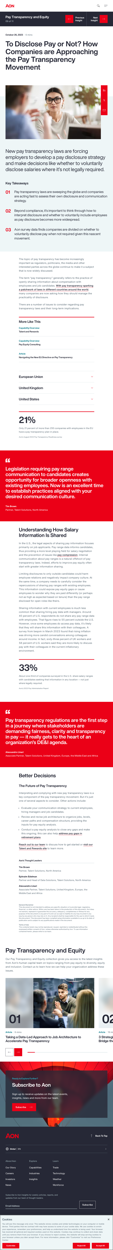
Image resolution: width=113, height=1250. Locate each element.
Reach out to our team (32, 844)
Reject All (81, 1245)
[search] (98, 5)
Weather (57, 1179)
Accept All (100, 1245)
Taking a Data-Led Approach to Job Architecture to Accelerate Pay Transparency (43, 1039)
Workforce (58, 1185)
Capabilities (35, 1167)
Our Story (11, 1167)
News (8, 1185)
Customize (10, 1245)
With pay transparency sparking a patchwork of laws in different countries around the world (56, 287)
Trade (56, 1167)
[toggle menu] (105, 5)
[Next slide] (18, 1052)
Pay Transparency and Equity (27, 16)
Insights (33, 1179)
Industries (34, 1173)
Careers (10, 1173)
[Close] (109, 1219)
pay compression (67, 555)
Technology (59, 1173)
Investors (10, 1179)
